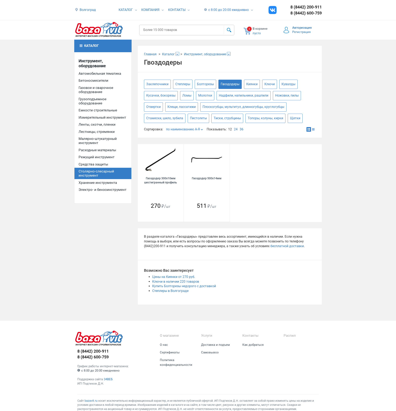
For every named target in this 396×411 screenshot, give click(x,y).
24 (236, 129)
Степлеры (182, 84)
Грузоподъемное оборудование (92, 101)
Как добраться (253, 345)
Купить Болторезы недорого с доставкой (184, 286)
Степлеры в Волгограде (170, 291)
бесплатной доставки (287, 246)
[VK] (273, 10)
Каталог (126, 10)
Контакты (177, 10)
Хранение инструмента (98, 183)
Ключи (269, 84)
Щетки (295, 118)
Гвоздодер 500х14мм (207, 178)
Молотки (205, 95)
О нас (164, 345)
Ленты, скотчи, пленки (97, 124)
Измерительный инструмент (102, 117)
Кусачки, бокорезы (161, 95)
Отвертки (153, 107)
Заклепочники (157, 84)
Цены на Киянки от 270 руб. (173, 277)
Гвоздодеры (230, 84)
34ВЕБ (108, 379)
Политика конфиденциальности (176, 362)
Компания (150, 10)
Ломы (186, 95)
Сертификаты (170, 352)
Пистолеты (198, 118)
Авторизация (302, 28)
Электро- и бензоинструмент (102, 190)
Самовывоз (210, 352)
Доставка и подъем (215, 345)
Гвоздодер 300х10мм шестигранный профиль (160, 180)
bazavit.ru (91, 400)
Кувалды (288, 84)
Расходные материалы (97, 150)
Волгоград (88, 10)
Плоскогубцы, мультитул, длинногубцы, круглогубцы (243, 107)
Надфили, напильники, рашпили (243, 95)
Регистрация (301, 32)
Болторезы (205, 84)
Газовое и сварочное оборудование (96, 90)
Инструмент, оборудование (92, 63)
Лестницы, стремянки (97, 132)
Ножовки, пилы (287, 95)
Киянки (252, 84)
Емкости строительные (98, 110)
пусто (257, 33)
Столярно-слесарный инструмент (96, 173)
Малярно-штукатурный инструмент (98, 141)
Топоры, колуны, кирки (265, 118)
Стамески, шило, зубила (164, 118)
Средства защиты (93, 164)
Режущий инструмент (96, 157)
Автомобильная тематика (100, 73)
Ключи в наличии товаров (175, 281)
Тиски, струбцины (227, 118)
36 (241, 129)
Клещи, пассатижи (181, 107)
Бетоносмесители (93, 80)
